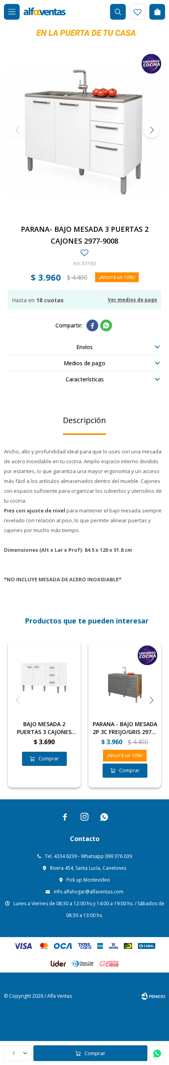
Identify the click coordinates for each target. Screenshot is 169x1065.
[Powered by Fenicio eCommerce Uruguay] (153, 996)
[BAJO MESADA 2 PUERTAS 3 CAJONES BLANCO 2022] (44, 678)
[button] (118, 12)
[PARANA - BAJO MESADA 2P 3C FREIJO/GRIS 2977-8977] (124, 678)
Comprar (94, 1053)
